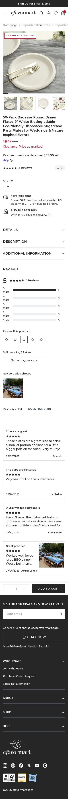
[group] (34, 3)
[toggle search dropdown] (41, 13)
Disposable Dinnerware (36, 25)
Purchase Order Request (19, 676)
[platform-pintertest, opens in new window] (45, 765)
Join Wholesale (13, 668)
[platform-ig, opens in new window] (5, 765)
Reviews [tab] (12, 409)
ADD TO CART (48, 588)
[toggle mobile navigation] (5, 13)
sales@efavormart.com (43, 628)
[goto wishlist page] (56, 13)
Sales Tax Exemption (16, 683)
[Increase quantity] (24, 588)
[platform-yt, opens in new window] (37, 765)
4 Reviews (25, 168)
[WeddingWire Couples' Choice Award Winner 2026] (22, 778)
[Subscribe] (61, 614)
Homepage (10, 25)
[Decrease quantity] (7, 588)
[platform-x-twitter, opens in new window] (29, 765)
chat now (36, 637)
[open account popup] (48, 13)
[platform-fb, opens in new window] (21, 765)
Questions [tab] (39, 409)
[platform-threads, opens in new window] (13, 765)
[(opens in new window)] (9, 778)
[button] (10, 103)
